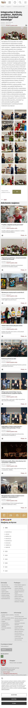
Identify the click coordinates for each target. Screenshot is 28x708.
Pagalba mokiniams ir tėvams (19, 592)
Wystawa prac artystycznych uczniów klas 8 (13, 292)
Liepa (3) (7, 534)
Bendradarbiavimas (6, 598)
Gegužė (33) (8, 538)
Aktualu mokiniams (19, 631)
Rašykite (4, 649)
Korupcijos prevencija (19, 634)
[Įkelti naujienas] (9, 2)
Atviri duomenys (18, 640)
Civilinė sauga (18, 636)
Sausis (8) (7, 547)
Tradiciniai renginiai (6, 596)
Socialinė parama (18, 633)
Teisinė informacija (19, 638)
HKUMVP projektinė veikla (19, 6)
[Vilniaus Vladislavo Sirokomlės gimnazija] (3, 2)
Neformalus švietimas (19, 590)
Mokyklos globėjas (5, 595)
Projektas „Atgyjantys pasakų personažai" (12, 224)
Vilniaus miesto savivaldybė (16, 662)
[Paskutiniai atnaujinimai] (15, 2)
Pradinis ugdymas (19, 586)
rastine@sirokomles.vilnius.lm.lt (10, 673)
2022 (6, 563)
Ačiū (16, 192)
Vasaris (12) (8, 545)
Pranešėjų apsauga (19, 626)
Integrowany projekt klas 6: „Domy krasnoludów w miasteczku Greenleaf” (14, 258)
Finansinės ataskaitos (6, 628)
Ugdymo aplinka (5, 591)
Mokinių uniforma (18, 628)
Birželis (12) (8, 536)
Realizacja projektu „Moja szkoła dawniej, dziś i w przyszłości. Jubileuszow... (14, 461)
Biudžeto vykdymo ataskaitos (5, 625)
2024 (6, 555)
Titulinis (2, 6)
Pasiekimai (4, 590)
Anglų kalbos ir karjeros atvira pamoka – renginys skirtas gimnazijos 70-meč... (12, 427)
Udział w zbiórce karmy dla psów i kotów (12, 325)
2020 (6, 571)
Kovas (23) (7, 543)
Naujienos (8, 6)
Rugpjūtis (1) (8, 532)
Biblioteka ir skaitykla (19, 601)
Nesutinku (14, 699)
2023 (6, 559)
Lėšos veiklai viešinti (6, 619)
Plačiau (22, 235)
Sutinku (14, 703)
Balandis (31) (8, 540)
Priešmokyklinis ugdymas (20, 584)
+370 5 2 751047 (6, 672)
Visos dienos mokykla (19, 600)
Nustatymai (14, 694)
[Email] (2, 656)
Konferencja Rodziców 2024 (9, 358)
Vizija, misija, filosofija (6, 588)
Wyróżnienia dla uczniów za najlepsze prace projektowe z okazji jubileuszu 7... (13, 496)
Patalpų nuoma (18, 598)
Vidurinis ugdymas (19, 588)
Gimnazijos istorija (6, 586)
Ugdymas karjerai (18, 594)
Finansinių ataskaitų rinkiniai (8, 618)
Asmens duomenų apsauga (21, 618)
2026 (6, 527)
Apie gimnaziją (5, 584)
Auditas (3, 629)
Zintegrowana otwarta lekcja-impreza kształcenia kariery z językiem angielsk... (12, 392)
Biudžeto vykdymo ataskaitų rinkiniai (8, 615)
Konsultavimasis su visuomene (19, 620)
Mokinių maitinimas (19, 596)
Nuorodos (17, 614)
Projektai (3, 621)
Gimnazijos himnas (6, 593)
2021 (6, 567)
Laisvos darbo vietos (19, 616)
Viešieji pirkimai (5, 623)
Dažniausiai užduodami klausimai (20, 624)
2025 (6, 551)
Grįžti (5, 199)
